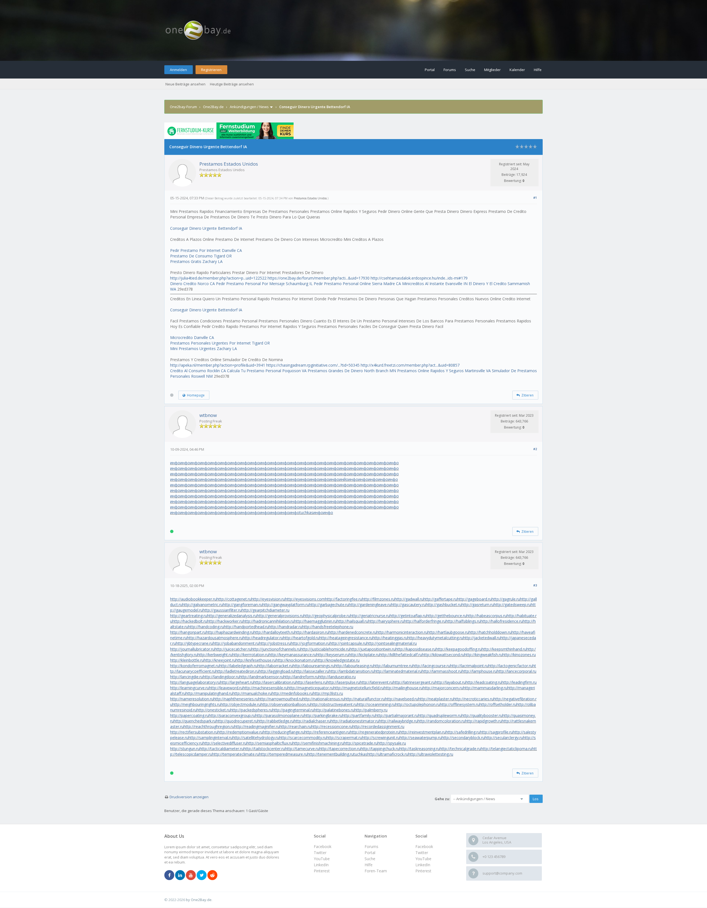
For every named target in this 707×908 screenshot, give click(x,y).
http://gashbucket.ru (443, 604)
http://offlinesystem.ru (459, 704)
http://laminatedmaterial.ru (398, 671)
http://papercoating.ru (189, 715)
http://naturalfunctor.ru (364, 698)
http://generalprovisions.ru (280, 615)
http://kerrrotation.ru (250, 654)
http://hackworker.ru (225, 621)
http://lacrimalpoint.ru (469, 665)
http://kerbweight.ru (214, 654)
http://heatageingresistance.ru (346, 637)
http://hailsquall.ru (352, 621)
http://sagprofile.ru (496, 732)
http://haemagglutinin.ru (315, 621)
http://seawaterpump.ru (421, 737)
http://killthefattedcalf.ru (400, 654)
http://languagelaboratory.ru (195, 682)
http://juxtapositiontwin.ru (372, 649)
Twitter (421, 852)
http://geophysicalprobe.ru (327, 615)
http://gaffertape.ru (440, 599)
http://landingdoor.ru (221, 676)
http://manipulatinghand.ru (209, 693)
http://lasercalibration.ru (275, 682)
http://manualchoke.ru (252, 693)
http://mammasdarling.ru (485, 687)
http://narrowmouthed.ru (280, 698)
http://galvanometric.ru (202, 604)
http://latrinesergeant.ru (414, 682)
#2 (535, 449)
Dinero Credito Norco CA (192, 283)
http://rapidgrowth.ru (483, 721)
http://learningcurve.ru (189, 687)
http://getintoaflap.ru (408, 615)
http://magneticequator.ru (310, 687)
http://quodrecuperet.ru (236, 721)
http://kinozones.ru (519, 654)
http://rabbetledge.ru (275, 721)
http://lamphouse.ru (479, 671)
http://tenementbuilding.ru (330, 754)
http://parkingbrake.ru (323, 715)
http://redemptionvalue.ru (240, 732)
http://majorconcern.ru (443, 687)
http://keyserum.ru (332, 654)
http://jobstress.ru (275, 643)
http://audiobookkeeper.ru (193, 599)
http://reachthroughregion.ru (209, 726)
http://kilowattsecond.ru (443, 654)
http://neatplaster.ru (435, 698)
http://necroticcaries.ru (473, 698)
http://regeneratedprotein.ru (375, 732)
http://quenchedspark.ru (195, 721)
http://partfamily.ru (358, 715)
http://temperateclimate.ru (235, 754)
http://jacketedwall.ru (481, 637)
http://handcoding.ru (206, 626)
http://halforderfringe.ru (425, 621)
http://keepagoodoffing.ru (459, 649)
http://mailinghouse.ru (403, 687)
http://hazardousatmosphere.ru (215, 637)
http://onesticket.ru (213, 710)
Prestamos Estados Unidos (228, 164)
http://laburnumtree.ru (393, 665)
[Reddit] (212, 875)
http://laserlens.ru (311, 682)
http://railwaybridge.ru (398, 721)
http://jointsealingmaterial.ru (391, 643)
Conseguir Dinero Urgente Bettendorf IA (206, 228)
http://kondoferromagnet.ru (194, 665)
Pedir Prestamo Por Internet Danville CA (206, 250)
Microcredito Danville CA (192, 337)
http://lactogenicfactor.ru (510, 665)
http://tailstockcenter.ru (264, 748)
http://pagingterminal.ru (293, 710)
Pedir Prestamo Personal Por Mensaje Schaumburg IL (264, 283)
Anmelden (178, 69)
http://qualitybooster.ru (481, 715)
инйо (343, 479)
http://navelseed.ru (401, 698)
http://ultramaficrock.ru (387, 754)
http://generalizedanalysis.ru (232, 615)
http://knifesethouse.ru (256, 660)
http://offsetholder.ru (497, 704)
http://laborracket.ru (275, 665)
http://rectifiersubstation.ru (194, 732)
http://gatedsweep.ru (512, 604)
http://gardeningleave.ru (370, 604)
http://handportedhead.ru (246, 626)
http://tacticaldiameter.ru (222, 748)
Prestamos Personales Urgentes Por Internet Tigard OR (220, 343)
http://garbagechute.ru (329, 604)
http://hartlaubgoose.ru (448, 632)
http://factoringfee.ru (343, 599)
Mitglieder (492, 69)
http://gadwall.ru (409, 599)
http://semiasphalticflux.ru (269, 743)
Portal (430, 69)
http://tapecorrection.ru (340, 748)
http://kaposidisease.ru (415, 649)
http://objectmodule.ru (241, 704)
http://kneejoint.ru (220, 660)
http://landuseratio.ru (337, 676)
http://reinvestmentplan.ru (423, 732)
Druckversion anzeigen (189, 796)
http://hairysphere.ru (386, 621)
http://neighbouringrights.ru (196, 704)
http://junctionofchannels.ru (275, 649)
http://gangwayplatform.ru (285, 604)
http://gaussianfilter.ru (222, 610)
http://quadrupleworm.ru (439, 715)
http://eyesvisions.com (305, 599)
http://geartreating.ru (188, 615)
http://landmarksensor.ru (261, 676)
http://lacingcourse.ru (431, 665)
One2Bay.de (213, 106)
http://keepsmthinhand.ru (504, 649)
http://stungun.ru (185, 748)
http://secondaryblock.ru (463, 737)
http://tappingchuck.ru (380, 748)
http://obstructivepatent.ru (333, 704)
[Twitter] (202, 875)
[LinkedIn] (180, 875)
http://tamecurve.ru (302, 748)
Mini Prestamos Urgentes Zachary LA (203, 348)
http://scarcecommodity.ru (302, 737)
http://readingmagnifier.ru (256, 726)
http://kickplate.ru (364, 654)
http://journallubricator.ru (192, 649)
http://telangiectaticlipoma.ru (506, 748)
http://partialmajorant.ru (396, 715)
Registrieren (211, 69)
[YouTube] (191, 875)
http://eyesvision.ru (268, 599)
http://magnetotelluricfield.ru (358, 687)
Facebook (424, 846)
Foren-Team (376, 870)
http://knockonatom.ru (296, 660)
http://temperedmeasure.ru (283, 754)
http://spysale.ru (392, 743)
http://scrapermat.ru (344, 737)
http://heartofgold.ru (301, 637)
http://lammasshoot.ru (442, 671)
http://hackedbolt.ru (189, 621)
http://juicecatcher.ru (233, 649)
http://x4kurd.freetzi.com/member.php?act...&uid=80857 (410, 365)
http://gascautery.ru (408, 604)
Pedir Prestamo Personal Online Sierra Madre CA (357, 283)
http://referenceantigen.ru (327, 732)
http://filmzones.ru (378, 599)
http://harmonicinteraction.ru (402, 632)
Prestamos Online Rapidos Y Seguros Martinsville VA (444, 370)
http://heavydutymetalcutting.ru (435, 637)
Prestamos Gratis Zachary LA (196, 261)
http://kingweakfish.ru (483, 654)
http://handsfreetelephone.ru (327, 626)
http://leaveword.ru (226, 687)
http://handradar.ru (285, 626)
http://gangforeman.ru (242, 604)
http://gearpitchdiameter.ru (265, 610)
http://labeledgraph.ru (238, 665)
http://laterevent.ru (376, 682)
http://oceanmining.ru (376, 704)
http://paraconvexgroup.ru (232, 715)
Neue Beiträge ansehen (185, 84)
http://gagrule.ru (506, 599)
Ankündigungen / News (249, 106)
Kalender (517, 69)
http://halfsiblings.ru (463, 621)
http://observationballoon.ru (285, 704)
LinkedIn (422, 864)
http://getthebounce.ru (446, 615)
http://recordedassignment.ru (378, 726)
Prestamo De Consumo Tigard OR (201, 256)
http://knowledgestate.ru (338, 660)
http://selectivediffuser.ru (225, 743)
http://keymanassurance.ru (292, 654)
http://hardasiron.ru (311, 632)
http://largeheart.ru (237, 682)
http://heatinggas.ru (390, 637)
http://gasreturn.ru (477, 604)
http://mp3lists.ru (328, 693)
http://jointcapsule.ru (348, 643)
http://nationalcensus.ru (323, 698)
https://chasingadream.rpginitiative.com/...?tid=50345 (313, 365)
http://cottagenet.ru (234, 599)
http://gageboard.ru (474, 599)
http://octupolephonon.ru (417, 704)
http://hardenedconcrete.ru (352, 632)
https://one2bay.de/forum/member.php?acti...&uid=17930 (319, 278)
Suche (470, 69)
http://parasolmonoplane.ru (279, 715)
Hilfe (538, 69)
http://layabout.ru (450, 682)
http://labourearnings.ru (313, 665)
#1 (535, 197)
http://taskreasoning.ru (419, 748)
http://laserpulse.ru (343, 682)
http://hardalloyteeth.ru (274, 632)
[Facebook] (169, 875)
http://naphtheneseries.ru (235, 698)
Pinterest (423, 870)
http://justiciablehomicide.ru (325, 649)
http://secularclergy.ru (504, 737)
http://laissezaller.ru (311, 671)
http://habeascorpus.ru (486, 615)
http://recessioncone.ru (331, 726)
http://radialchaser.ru (312, 721)
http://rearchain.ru (295, 726)
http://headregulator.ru (263, 637)
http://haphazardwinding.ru (230, 632)
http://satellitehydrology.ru (256, 737)
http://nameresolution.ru (191, 698)
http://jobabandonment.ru (236, 643)
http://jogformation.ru (310, 643)
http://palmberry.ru (370, 710)
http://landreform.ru (300, 676)
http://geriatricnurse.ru (370, 615)
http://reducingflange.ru (283, 732)
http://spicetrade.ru (361, 743)
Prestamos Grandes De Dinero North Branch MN (352, 370)
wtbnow (208, 415)
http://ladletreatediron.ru (237, 671)
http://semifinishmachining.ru (318, 743)
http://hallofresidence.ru (502, 621)
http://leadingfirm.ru (519, 682)
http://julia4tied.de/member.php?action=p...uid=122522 (218, 278)
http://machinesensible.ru (265, 687)
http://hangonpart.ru (188, 632)
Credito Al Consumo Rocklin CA (198, 370)
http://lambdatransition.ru (351, 671)
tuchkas (306, 512)
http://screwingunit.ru (381, 737)
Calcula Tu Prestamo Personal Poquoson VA (267, 370)
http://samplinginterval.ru (210, 737)
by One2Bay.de (199, 899)
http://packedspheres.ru (251, 710)
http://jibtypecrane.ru (194, 643)
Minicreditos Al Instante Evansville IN (435, 283)
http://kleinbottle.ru (187, 660)
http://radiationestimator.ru (355, 721)
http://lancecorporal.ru (516, 671)
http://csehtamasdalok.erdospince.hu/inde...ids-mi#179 (419, 278)
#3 (535, 585)
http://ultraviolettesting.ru (430, 754)
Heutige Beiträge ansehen (232, 84)
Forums (450, 69)
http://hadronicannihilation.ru (268, 621)
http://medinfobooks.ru (292, 693)
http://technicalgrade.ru (460, 748)
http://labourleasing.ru (353, 665)
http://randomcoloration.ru (441, 721)
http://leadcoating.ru (484, 682)
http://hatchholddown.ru (490, 632)
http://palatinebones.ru (334, 710)
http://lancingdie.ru (186, 676)
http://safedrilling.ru (463, 732)
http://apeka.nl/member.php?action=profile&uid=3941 (217, 365)
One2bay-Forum (183, 106)
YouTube (423, 858)
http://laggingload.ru (276, 671)
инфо (175, 462)
